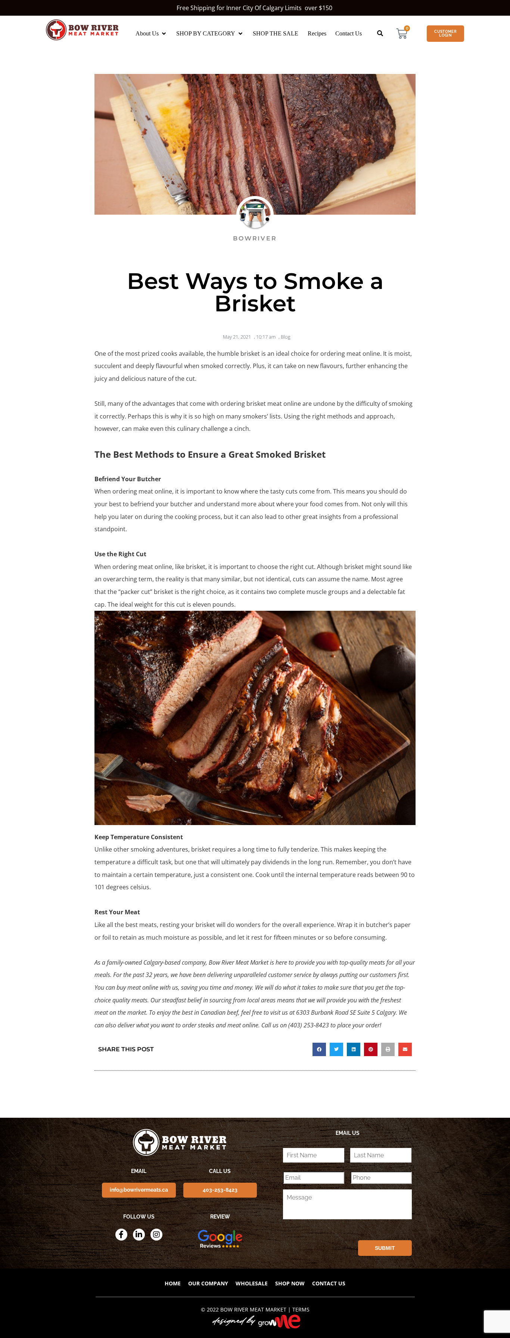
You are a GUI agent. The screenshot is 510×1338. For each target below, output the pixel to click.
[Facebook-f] (121, 1235)
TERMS (301, 1309)
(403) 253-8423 (308, 1025)
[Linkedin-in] (139, 1235)
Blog (285, 336)
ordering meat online (350, 353)
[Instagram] (156, 1235)
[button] (151, 33)
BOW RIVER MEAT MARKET (253, 1309)
